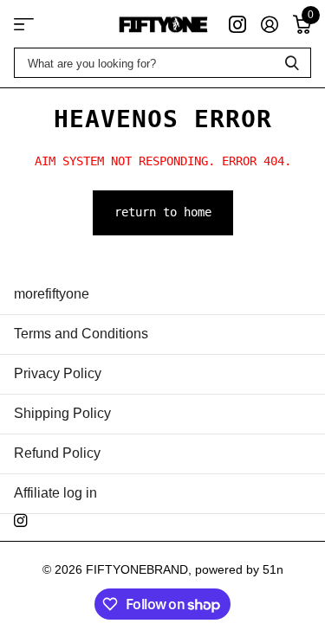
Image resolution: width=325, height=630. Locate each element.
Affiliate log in (55, 492)
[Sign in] (269, 24)
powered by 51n (239, 569)
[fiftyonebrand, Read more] (237, 24)
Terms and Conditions (81, 333)
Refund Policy (57, 453)
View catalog (24, 23)
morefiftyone (51, 293)
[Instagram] (20, 520)
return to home (162, 212)
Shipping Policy (62, 413)
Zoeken (292, 63)
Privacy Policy (57, 373)
